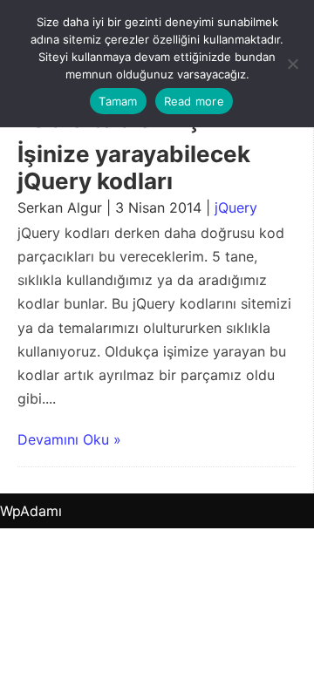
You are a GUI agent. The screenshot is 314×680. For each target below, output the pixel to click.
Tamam (118, 101)
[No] (292, 63)
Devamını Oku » (69, 439)
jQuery (236, 207)
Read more (194, 101)
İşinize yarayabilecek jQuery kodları (133, 167)
